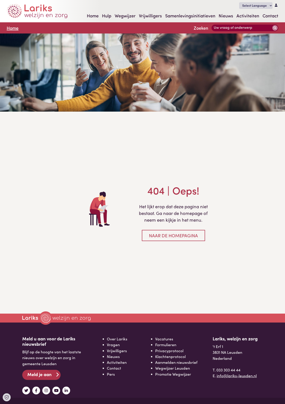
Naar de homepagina (173, 235)
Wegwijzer (125, 15)
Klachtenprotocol (170, 356)
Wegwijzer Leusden (172, 368)
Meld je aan (39, 374)
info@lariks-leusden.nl (237, 375)
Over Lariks (117, 339)
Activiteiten (247, 15)
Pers (111, 374)
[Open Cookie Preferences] (6, 397)
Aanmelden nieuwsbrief (176, 362)
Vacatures (164, 339)
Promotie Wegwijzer (173, 374)
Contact (270, 15)
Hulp (106, 15)
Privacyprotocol (169, 350)
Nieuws (226, 15)
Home (93, 15)
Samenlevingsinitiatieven (190, 15)
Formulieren (165, 344)
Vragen (113, 344)
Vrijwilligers (150, 15)
